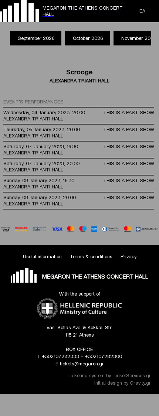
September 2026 (36, 38)
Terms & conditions (91, 256)
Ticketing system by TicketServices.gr (109, 375)
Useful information (42, 256)
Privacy (128, 256)
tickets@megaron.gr (82, 364)
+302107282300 (103, 356)
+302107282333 (60, 356)
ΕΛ (142, 11)
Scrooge (79, 72)
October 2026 (88, 38)
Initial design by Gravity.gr (122, 383)
